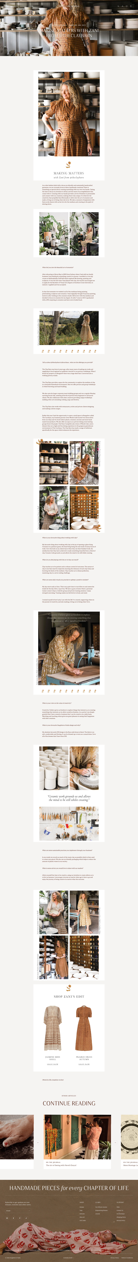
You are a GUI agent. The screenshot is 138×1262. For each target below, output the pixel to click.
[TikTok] (26, 1218)
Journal (97, 1214)
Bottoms (82, 1214)
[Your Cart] (131, 6)
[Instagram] (7, 1218)
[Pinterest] (20, 1218)
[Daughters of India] (69, 6)
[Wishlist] (127, 6)
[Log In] (122, 6)
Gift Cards (83, 1220)
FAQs (118, 1207)
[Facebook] (13, 1218)
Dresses (82, 1207)
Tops (81, 1210)
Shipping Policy (121, 1217)
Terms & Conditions (127, 1258)
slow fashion (49, 185)
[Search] (118, 6)
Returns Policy (121, 1220)
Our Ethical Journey (101, 1207)
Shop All (82, 1217)
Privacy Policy (115, 1258)
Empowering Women (101, 1210)
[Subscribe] (29, 1211)
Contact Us (120, 1210)
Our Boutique (121, 1214)
